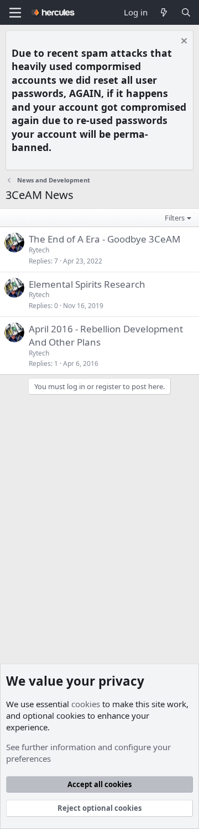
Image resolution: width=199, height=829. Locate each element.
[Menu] (15, 13)
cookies (85, 703)
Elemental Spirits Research (87, 284)
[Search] (186, 12)
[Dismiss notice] (182, 42)
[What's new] (164, 12)
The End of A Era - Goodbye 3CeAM (104, 239)
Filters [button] (175, 218)
